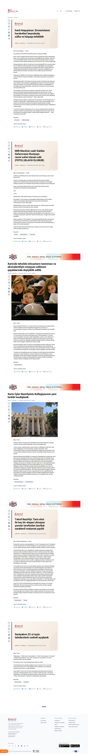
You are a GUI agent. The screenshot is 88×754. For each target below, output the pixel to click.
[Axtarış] (57, 11)
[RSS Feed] (27, 746)
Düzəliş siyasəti (58, 728)
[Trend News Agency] (12, 719)
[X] (15, 746)
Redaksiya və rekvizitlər (59, 722)
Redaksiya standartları (59, 726)
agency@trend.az (11, 736)
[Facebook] (12, 746)
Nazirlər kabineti (18, 364)
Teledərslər (26, 682)
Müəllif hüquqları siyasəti (74, 724)
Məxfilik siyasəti (72, 722)
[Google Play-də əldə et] (75, 745)
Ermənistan (17, 120)
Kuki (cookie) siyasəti (73, 726)
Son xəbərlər (43, 720)
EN (73, 751)
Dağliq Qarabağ (25, 120)
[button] (9, 20)
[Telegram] (21, 746)
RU (78, 751)
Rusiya (16, 234)
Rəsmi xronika (44, 722)
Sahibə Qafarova (23, 234)
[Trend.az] (13, 11)
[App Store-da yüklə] (64, 745)
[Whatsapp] (9, 746)
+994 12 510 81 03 (11, 735)
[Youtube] (18, 746)
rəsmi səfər (32, 234)
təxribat (25, 600)
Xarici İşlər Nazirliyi (19, 481)
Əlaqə (56, 724)
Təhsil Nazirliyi (18, 600)
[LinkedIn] (24, 746)
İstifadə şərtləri (72, 720)
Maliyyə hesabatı (58, 730)
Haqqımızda (57, 720)
